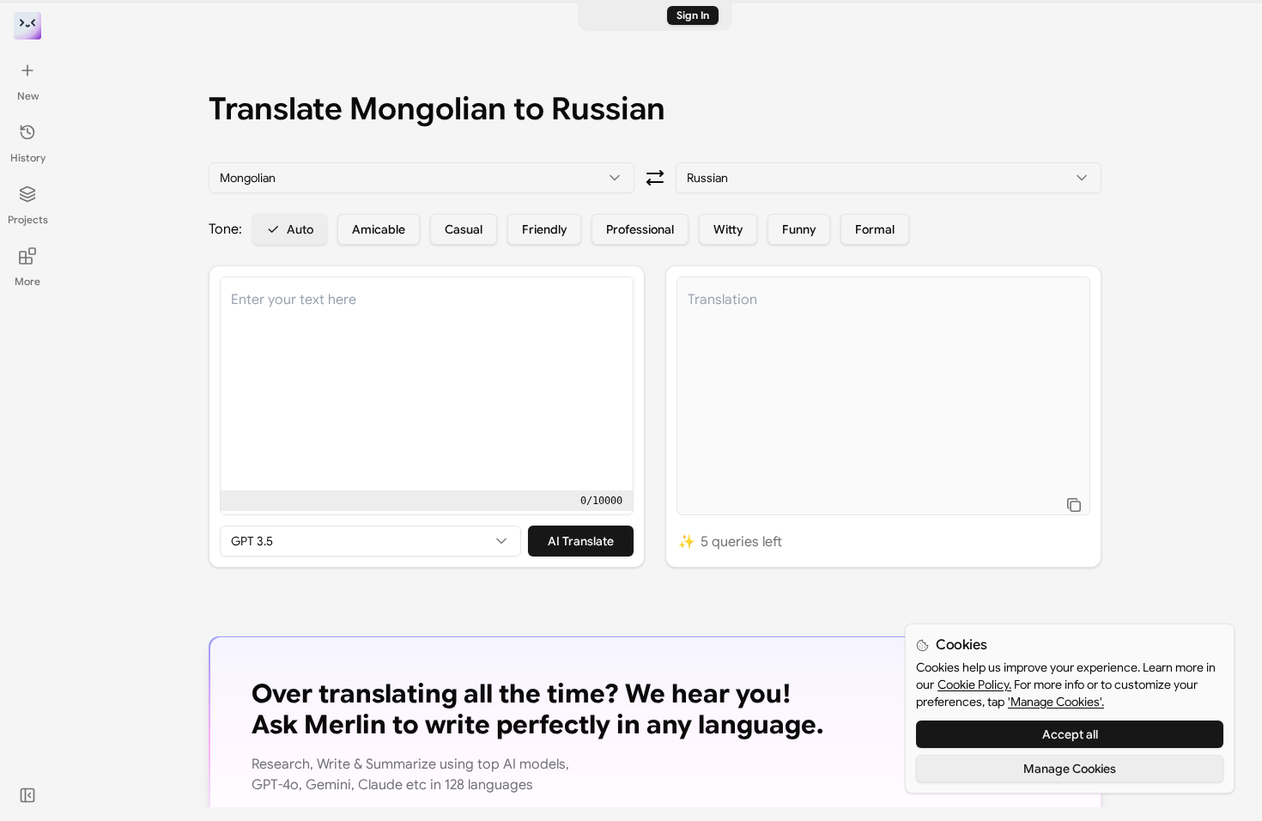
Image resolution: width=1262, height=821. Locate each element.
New (28, 95)
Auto (300, 229)
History (28, 157)
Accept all (1070, 734)
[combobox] (421, 177)
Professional (640, 229)
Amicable (378, 229)
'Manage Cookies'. (1056, 701)
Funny (799, 229)
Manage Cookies (1069, 768)
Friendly (544, 229)
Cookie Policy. (974, 684)
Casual (463, 229)
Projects (28, 219)
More (27, 281)
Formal (875, 229)
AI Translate (581, 541)
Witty (728, 229)
